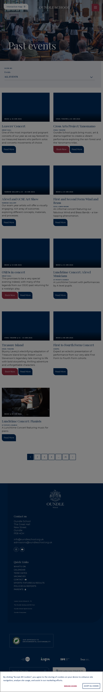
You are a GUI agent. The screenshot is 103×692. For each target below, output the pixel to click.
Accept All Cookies (91, 686)
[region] (51, 681)
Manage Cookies (70, 686)
